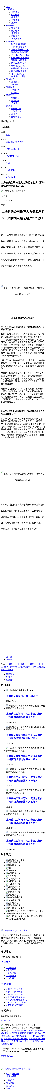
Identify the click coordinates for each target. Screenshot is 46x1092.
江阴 (13, 149)
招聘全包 (15, 36)
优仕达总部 (16, 109)
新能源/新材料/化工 (20, 49)
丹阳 (22, 142)
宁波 (17, 156)
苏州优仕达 (16, 114)
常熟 (17, 142)
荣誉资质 (15, 20)
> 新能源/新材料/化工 (15, 994)
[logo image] (16, 1069)
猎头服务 (10, 25)
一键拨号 (10, 1080)
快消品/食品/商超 (19, 63)
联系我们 (10, 106)
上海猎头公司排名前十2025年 (22, 696)
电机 (13, 142)
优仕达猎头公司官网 (10, 1033)
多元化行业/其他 (18, 76)
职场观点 (15, 98)
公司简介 (10, 9)
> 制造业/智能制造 (14, 989)
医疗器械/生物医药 (19, 52)
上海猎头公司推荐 (9, 667)
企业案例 (10, 41)
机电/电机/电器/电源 (20, 58)
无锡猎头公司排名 (20, 1030)
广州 (17, 149)
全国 (8, 135)
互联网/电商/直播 (19, 60)
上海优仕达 (16, 111)
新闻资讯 (10, 95)
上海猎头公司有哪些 (27, 667)
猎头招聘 (15, 28)
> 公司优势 (11, 970)
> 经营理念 (11, 973)
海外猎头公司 (7, 1044)
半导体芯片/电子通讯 (20, 55)
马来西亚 (10, 156)
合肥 (8, 149)
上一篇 (9, 657)
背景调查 (15, 33)
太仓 (13, 170)
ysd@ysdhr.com (12, 1074)
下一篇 (9, 659)
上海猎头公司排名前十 (16, 664)
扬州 (13, 177)
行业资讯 (15, 101)
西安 (8, 177)
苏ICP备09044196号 (10, 1056)
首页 (8, 7)
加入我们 (15, 23)
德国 (8, 142)
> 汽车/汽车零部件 (14, 992)
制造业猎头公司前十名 (32, 1041)
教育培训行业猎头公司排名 (16, 1039)
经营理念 (15, 17)
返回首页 (10, 1088)
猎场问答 (10, 87)
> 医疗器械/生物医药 (15, 997)
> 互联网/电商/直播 (14, 1005)
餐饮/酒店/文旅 (18, 66)
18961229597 (6, 1021)
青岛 (8, 163)
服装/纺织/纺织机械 (20, 68)
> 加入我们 (11, 978)
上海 (8, 170)
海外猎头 (15, 31)
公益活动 (15, 103)
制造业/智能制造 (18, 44)
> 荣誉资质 (11, 976)
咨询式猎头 (16, 39)
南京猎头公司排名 (14, 1041)
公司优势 (15, 15)
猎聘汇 (23, 1033)
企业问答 (15, 90)
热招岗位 (15, 82)
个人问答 (15, 92)
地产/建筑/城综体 (19, 71)
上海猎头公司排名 (35, 664)
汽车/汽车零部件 (19, 47)
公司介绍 (15, 12)
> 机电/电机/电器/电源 (16, 1002)
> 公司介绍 (11, 968)
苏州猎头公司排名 (37, 1030)
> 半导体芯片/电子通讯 (16, 1000)
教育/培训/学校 (18, 74)
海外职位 (15, 84)
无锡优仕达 (16, 117)
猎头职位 (10, 79)
